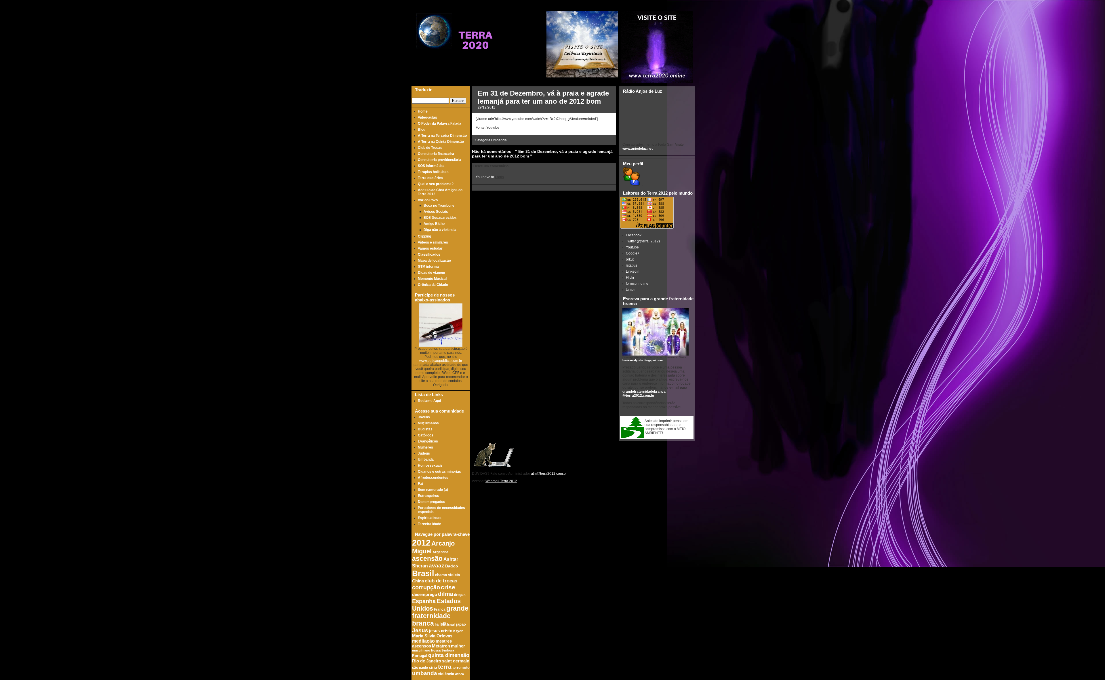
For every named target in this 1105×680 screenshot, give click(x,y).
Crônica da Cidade (433, 285)
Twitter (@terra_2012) (643, 241)
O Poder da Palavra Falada (439, 123)
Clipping (424, 236)
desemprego (424, 594)
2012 (421, 542)
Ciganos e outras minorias (439, 472)
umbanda (424, 673)
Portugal (419, 656)
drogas (460, 595)
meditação (423, 640)
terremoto (461, 668)
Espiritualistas (429, 518)
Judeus (424, 453)
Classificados (429, 254)
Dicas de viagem (431, 273)
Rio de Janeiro (426, 660)
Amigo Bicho (434, 224)
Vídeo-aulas (427, 117)
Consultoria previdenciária (439, 160)
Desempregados (431, 502)
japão (461, 624)
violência (446, 674)
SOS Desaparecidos (440, 218)
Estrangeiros (428, 496)
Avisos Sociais (436, 212)
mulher (458, 646)
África (459, 674)
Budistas (425, 429)
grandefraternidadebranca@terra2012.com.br (644, 394)
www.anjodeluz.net (637, 149)
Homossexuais (430, 466)
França (439, 609)
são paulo (420, 667)
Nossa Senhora (442, 650)
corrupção (426, 587)
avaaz (436, 566)
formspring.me (637, 284)
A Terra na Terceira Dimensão (442, 136)
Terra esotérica (430, 178)
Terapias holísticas (433, 172)
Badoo (451, 566)
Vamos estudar (430, 248)
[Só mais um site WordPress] (475, 60)
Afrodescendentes (433, 478)
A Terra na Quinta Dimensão (441, 142)
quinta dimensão (448, 655)
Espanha (424, 601)
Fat (420, 484)
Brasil (423, 573)
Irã (437, 624)
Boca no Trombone (439, 206)
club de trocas (441, 581)
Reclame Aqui (429, 401)
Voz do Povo (428, 200)
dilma (445, 594)
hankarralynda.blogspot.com (642, 360)
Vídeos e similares (433, 242)
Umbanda (426, 459)
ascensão (427, 558)
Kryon (458, 631)
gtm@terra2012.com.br (549, 474)
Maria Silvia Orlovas (432, 636)
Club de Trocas (430, 148)
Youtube (632, 247)
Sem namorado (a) (433, 490)
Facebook (633, 235)
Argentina (441, 552)
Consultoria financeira (436, 154)
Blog (421, 130)
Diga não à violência (440, 230)
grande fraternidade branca (440, 616)
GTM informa (428, 267)
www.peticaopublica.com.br (440, 361)
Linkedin (632, 271)
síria (433, 667)
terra (444, 666)
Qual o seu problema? (436, 184)
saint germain (455, 661)
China (418, 581)
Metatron (441, 646)
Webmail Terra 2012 (501, 481)
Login (499, 177)
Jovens (424, 417)
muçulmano (421, 650)
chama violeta (447, 575)
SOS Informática (431, 166)
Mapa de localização (434, 261)
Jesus (420, 630)
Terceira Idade (429, 524)
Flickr (630, 278)
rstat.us (631, 265)
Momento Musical (432, 279)
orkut (630, 259)
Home (423, 111)
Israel (451, 624)
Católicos (425, 435)
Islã (442, 624)
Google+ (632, 253)
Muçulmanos (428, 423)
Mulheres (425, 447)
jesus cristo (440, 630)
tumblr (631, 290)
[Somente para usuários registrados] (631, 185)
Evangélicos (428, 441)
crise (448, 587)
